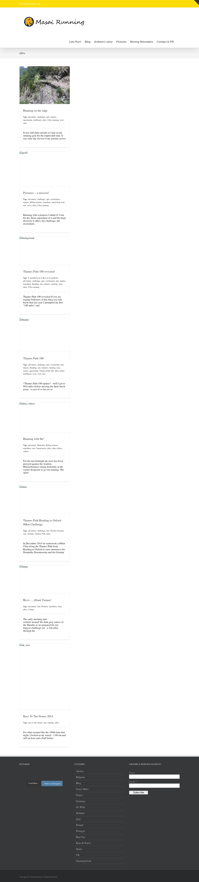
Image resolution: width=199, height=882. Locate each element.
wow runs (41, 373)
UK (78, 854)
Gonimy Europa (56, 530)
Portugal (80, 831)
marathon (46, 202)
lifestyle (44, 606)
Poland (79, 825)
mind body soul (58, 202)
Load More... (34, 783)
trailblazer (37, 120)
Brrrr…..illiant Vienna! (37, 600)
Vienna (31, 609)
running (54, 284)
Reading (35, 284)
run (24, 205)
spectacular (27, 120)
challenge (41, 116)
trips (59, 606)
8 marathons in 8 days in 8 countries (43, 277)
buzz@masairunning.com (29, 3)
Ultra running (53, 120)
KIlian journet (36, 202)
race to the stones (35, 722)
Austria (79, 771)
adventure (32, 116)
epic (48, 116)
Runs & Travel (83, 843)
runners (47, 284)
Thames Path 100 (33, 358)
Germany (80, 801)
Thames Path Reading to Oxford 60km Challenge (42, 522)
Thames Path (40, 533)
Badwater (41, 445)
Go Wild (80, 807)
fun (57, 280)
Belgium (80, 777)
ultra (44, 120)
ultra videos (57, 448)
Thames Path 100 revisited (39, 271)
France (79, 795)
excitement (55, 199)
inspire (53, 116)
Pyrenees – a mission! (36, 193)
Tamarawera (41, 448)
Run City (80, 837)
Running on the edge (35, 110)
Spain (79, 848)
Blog (78, 783)
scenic (25, 370)
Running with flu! (33, 439)
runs (60, 284)
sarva (29, 205)
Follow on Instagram (52, 783)
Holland (80, 813)
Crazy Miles (82, 789)
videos (25, 451)
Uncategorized (83, 860)
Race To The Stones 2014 (38, 716)
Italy (78, 819)
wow (34, 373)
